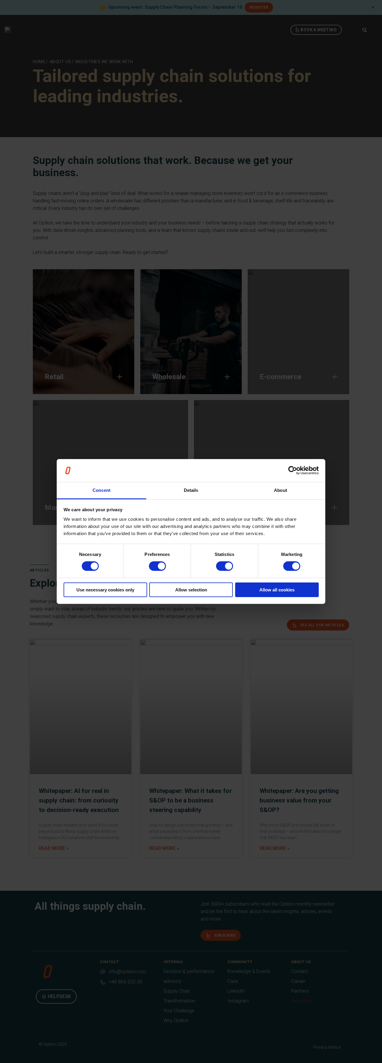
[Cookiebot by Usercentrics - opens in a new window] (293, 470)
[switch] (157, 566)
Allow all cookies (277, 589)
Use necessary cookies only (105, 589)
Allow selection (191, 589)
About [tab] (280, 490)
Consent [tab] (101, 490)
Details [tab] (191, 490)
